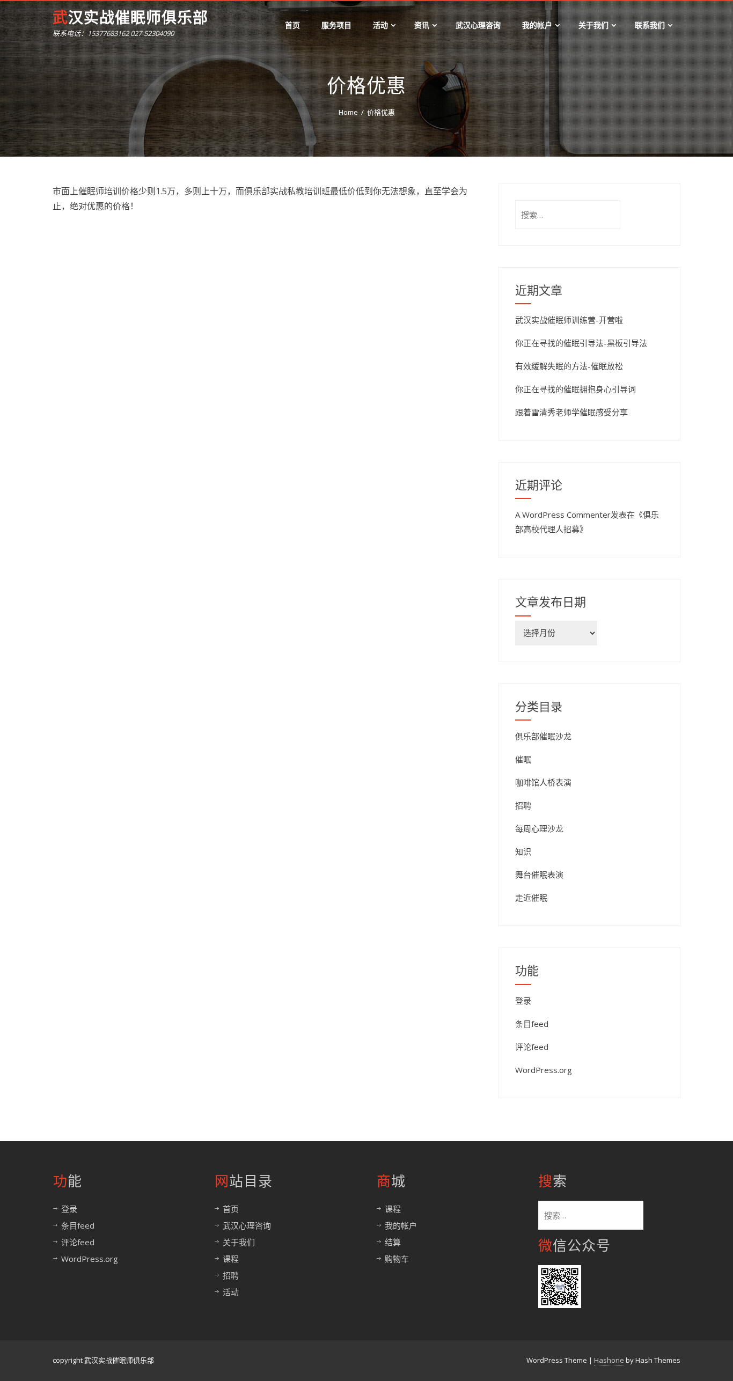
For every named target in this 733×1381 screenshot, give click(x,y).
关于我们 (593, 25)
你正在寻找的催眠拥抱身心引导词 (575, 389)
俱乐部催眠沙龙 (543, 736)
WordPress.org (543, 1069)
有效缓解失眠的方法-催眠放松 (569, 366)
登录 (523, 1000)
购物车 (397, 1258)
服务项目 (336, 25)
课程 (231, 1258)
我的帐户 (537, 25)
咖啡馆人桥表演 (543, 782)
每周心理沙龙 (539, 828)
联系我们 (650, 25)
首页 (292, 25)
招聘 (523, 805)
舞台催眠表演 (539, 874)
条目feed (531, 1023)
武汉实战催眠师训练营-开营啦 (569, 319)
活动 (380, 25)
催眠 (523, 759)
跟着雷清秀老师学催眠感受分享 (571, 412)
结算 (393, 1242)
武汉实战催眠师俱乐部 (130, 18)
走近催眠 (531, 897)
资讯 (421, 25)
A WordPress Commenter (563, 514)
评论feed (531, 1046)
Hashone (609, 1360)
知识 (523, 851)
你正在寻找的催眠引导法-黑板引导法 (581, 342)
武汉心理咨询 (478, 25)
